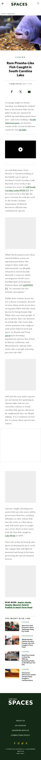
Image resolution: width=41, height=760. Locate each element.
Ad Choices (20, 726)
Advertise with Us (20, 730)
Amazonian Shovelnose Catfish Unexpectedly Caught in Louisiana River (29, 676)
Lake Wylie (10, 536)
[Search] (38, 3)
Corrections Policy (20, 735)
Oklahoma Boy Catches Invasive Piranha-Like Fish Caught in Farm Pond (28, 643)
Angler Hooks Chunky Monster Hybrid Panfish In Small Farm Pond (18, 605)
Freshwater (11, 13)
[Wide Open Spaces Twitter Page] (26, 743)
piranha (22, 130)
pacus (8, 336)
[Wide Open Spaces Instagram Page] (18, 743)
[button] (2, 3)
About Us (20, 721)
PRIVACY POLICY (20, 753)
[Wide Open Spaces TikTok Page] (22, 743)
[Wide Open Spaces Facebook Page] (15, 743)
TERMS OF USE (20, 751)
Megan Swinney (16, 84)
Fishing (3, 13)
